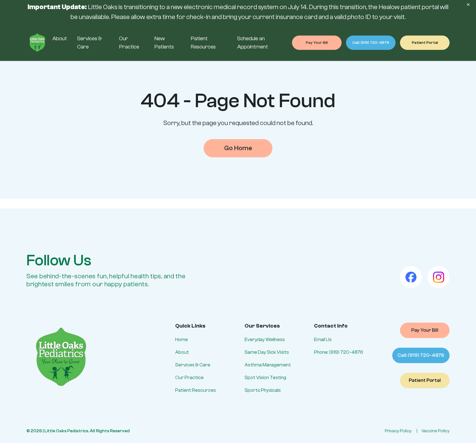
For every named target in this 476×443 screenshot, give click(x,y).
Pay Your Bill (317, 42)
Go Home (238, 148)
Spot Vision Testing (265, 377)
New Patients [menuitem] (164, 42)
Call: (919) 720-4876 (370, 42)
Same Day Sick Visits (267, 352)
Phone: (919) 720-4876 (338, 352)
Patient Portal (425, 42)
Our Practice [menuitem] (129, 42)
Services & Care (192, 365)
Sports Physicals (263, 390)
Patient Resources (195, 390)
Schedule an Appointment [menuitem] (252, 42)
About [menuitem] (59, 38)
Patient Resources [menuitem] (203, 42)
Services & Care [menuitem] (89, 42)
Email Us (323, 339)
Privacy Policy (398, 430)
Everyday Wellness (265, 339)
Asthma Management (268, 365)
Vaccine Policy (435, 430)
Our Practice (189, 377)
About (182, 352)
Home (181, 339)
